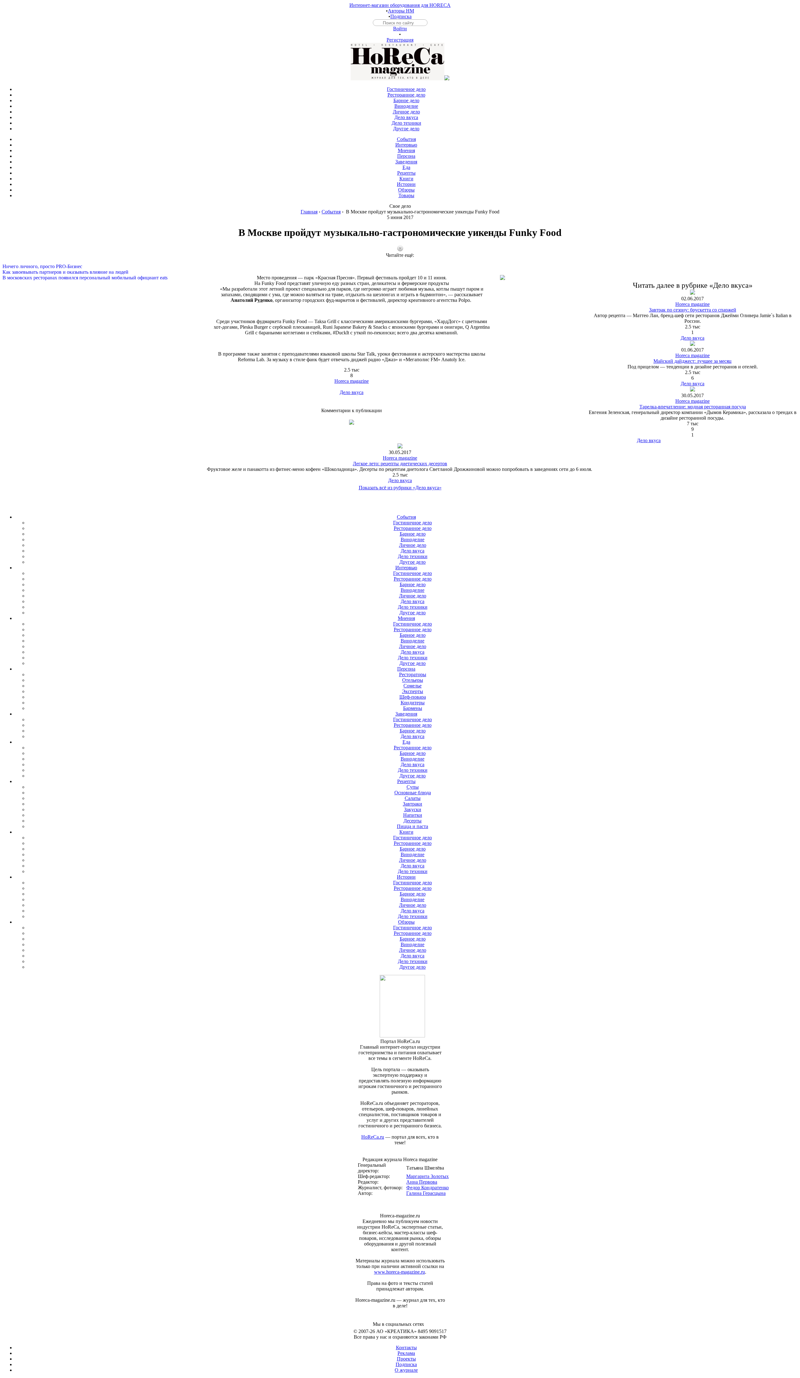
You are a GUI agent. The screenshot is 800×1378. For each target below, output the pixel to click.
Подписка (401, 16)
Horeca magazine (351, 381)
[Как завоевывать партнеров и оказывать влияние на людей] (400, 266)
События (331, 211)
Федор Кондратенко (427, 1187)
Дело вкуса (351, 392)
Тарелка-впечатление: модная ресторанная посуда (692, 406)
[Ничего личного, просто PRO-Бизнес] (400, 261)
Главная (309, 211)
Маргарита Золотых (427, 1176)
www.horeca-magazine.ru (399, 1272)
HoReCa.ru (372, 1137)
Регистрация (400, 39)
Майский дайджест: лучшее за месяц (692, 361)
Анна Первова (421, 1182)
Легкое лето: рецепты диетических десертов (400, 463)
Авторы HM (401, 10)
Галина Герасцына (426, 1193)
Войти (400, 28)
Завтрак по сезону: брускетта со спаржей (692, 309)
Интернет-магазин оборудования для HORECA (400, 5)
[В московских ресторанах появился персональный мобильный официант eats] (400, 272)
